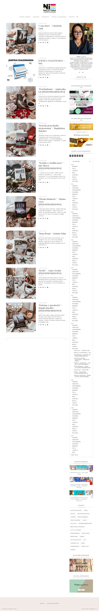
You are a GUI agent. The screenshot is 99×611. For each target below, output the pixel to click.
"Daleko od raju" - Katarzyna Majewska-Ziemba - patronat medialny (79, 486)
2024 (72, 212)
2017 (72, 435)
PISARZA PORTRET (86, 533)
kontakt (42, 603)
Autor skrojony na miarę (83, 513)
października (76, 190)
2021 (72, 295)
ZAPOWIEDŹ (72, 549)
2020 (72, 323)
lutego (74, 179)
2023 (72, 239)
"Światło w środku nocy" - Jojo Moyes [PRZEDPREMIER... (82, 363)
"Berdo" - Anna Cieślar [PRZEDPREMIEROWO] (50, 272)
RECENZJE (36, 16)
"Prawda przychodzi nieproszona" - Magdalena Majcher (52, 128)
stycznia (75, 181)
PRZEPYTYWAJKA (74, 536)
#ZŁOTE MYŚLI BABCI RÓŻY (76, 510)
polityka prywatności (53, 603)
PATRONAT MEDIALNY (75, 533)
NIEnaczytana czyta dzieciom (77, 526)
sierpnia (75, 166)
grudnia (75, 186)
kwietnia (75, 175)
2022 (72, 267)
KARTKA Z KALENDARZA (59, 16)
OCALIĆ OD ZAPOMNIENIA (75, 530)
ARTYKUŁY (72, 513)
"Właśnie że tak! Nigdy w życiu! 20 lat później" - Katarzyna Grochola (79, 499)
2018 (72, 407)
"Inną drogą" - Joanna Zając (52, 233)
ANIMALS (86, 510)
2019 (72, 380)
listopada (75, 188)
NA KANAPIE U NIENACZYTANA (85, 523)
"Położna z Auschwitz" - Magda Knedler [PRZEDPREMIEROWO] (50, 308)
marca (74, 177)
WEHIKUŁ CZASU (85, 546)
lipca (74, 168)
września (75, 192)
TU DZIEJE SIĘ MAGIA (74, 546)
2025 (72, 184)
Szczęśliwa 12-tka (74, 543)
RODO (85, 539)
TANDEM (83, 543)
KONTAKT (72, 16)
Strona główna (25, 16)
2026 (72, 164)
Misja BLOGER (73, 523)
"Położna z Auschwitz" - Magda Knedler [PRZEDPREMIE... (82, 376)
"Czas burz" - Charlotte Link (82, 350)
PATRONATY (45, 16)
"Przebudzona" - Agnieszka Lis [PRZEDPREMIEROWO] (52, 90)
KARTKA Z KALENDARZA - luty (82, 352)
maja (73, 172)
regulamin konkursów (75, 539)
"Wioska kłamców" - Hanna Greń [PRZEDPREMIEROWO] (82, 367)
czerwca (75, 170)
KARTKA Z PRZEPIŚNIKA (75, 520)
